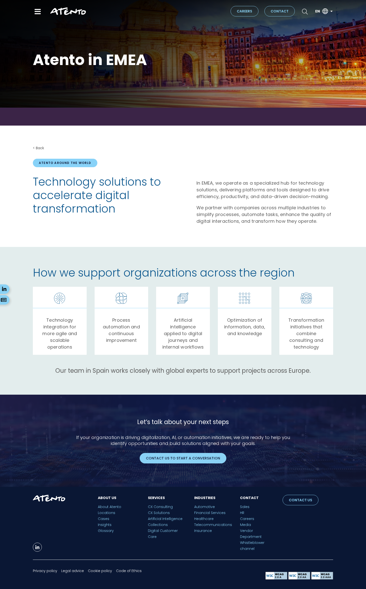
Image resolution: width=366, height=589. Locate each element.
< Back (38, 148)
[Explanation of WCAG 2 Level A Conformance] (276, 578)
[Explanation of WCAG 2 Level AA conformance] (299, 578)
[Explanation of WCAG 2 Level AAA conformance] (322, 578)
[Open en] (331, 11)
